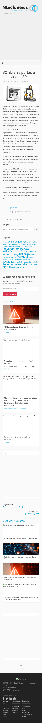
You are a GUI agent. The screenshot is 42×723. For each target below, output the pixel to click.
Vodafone (14, 267)
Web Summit (20, 267)
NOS (30, 254)
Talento (14, 712)
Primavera (31, 257)
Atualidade (14, 208)
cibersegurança (18, 241)
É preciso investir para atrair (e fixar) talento (18, 507)
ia (25, 246)
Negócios (15, 708)
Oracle (33, 254)
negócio (24, 254)
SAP (24, 259)
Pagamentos (13, 257)
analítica (7, 242)
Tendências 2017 (26, 707)
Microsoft (7, 254)
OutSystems (6, 257)
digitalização (16, 244)
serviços (17, 262)
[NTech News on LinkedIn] (11, 698)
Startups (15, 710)
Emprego (24, 244)
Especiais (26, 701)
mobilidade (15, 254)
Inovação (8, 249)
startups (29, 262)
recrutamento (8, 259)
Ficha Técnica (5, 716)
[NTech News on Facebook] (4, 698)
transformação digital (20, 266)
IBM (27, 246)
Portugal (22, 256)
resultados (18, 259)
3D (10, 212)
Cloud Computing (25, 711)
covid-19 (5, 244)
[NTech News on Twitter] (7, 698)
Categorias (16, 701)
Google (22, 246)
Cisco (28, 242)
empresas (30, 244)
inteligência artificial (16, 250)
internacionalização (19, 252)
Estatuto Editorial (5, 712)
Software (22, 262)
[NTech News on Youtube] (15, 698)
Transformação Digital (26, 715)
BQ (14, 212)
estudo (5, 247)
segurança (9, 261)
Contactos (6, 708)
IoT (37, 252)
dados (11, 244)
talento (35, 262)
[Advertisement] (21, 39)
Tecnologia (27, 212)
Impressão (20, 212)
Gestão (18, 246)
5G (3, 242)
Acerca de (5, 702)
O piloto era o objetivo (31, 514)
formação (11, 247)
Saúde (28, 259)
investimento (31, 252)
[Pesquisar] (36, 229)
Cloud (33, 241)
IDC (31, 246)
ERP (35, 244)
